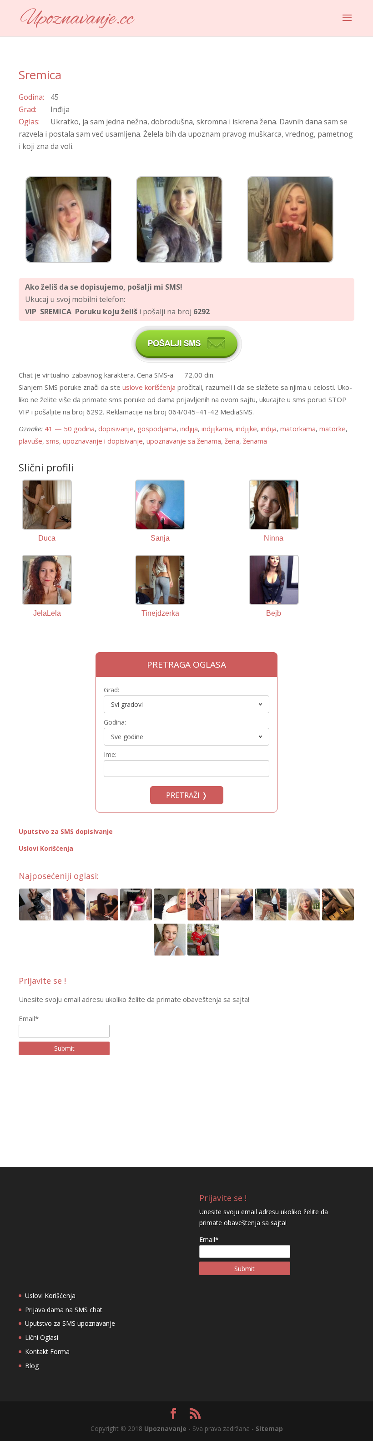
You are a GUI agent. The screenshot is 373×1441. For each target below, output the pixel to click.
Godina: (115, 722)
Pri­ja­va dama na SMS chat (63, 1309)
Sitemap (269, 1428)
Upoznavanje (165, 1428)
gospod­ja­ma (156, 428)
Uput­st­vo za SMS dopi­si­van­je (66, 831)
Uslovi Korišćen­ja (46, 848)
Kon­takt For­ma (47, 1351)
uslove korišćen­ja (149, 387)
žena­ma (255, 440)
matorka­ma (298, 428)
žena (232, 440)
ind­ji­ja (189, 428)
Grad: (111, 689)
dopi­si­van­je (116, 428)
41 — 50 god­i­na (70, 428)
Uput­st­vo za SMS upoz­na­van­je (70, 1323)
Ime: (110, 754)
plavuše (30, 440)
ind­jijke (246, 428)
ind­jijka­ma (217, 428)
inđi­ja (269, 428)
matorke (332, 428)
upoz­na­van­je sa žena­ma (183, 440)
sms (52, 440)
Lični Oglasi (41, 1337)
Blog (32, 1365)
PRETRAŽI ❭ (186, 795)
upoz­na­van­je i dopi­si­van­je (103, 440)
